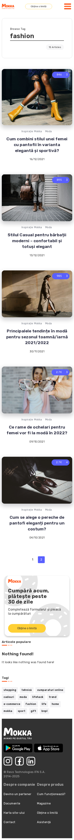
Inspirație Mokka (31, 131)
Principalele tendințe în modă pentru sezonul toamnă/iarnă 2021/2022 (37, 336)
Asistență (44, 822)
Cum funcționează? (51, 794)
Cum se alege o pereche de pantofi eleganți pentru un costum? (37, 523)
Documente (12, 803)
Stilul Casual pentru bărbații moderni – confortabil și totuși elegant (37, 240)
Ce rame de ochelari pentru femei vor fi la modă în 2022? (37, 430)
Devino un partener (17, 794)
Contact (9, 822)
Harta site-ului (14, 812)
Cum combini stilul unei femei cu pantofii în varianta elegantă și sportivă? (37, 144)
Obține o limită (38, 6)
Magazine (44, 803)
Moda (48, 131)
